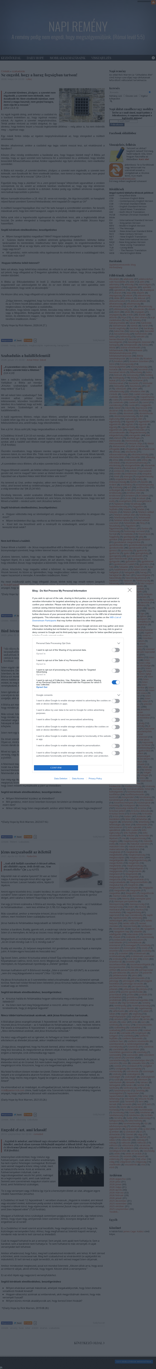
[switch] (116, 650)
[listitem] (78, 643)
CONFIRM (56, 768)
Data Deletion (60, 778)
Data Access (78, 778)
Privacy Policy (95, 778)
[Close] (131, 591)
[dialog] (78, 684)
